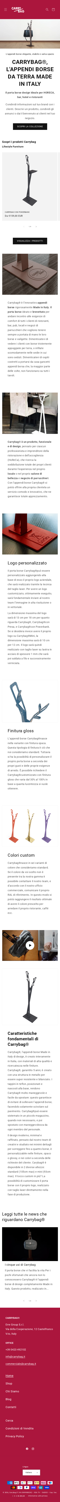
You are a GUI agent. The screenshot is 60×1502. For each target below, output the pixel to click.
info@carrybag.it (15, 1356)
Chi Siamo (12, 1391)
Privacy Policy (15, 1436)
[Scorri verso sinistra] (24, 227)
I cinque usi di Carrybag (20, 1264)
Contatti (11, 1407)
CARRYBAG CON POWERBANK (17, 212)
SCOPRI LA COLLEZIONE (30, 126)
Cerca (9, 1420)
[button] (6, 9)
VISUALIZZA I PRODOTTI (30, 241)
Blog (8, 1399)
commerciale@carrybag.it (21, 1363)
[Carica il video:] (30, 945)
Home (9, 1375)
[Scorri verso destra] (36, 227)
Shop (9, 1383)
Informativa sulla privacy (38, 1496)
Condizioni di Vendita (20, 1428)
